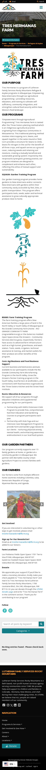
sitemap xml (20, 766)
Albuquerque (9, 46)
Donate (13, 745)
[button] (5, 504)
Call (5, 1)
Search (41, 1)
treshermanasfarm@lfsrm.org (15, 533)
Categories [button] (22, 630)
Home (4, 43)
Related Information (11, 40)
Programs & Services (17, 43)
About (4, 736)
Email (14, 1)
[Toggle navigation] (41, 7)
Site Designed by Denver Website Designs (23, 760)
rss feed (29, 766)
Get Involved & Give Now (13, 728)
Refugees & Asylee (35, 43)
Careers (5, 732)
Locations (6, 740)
